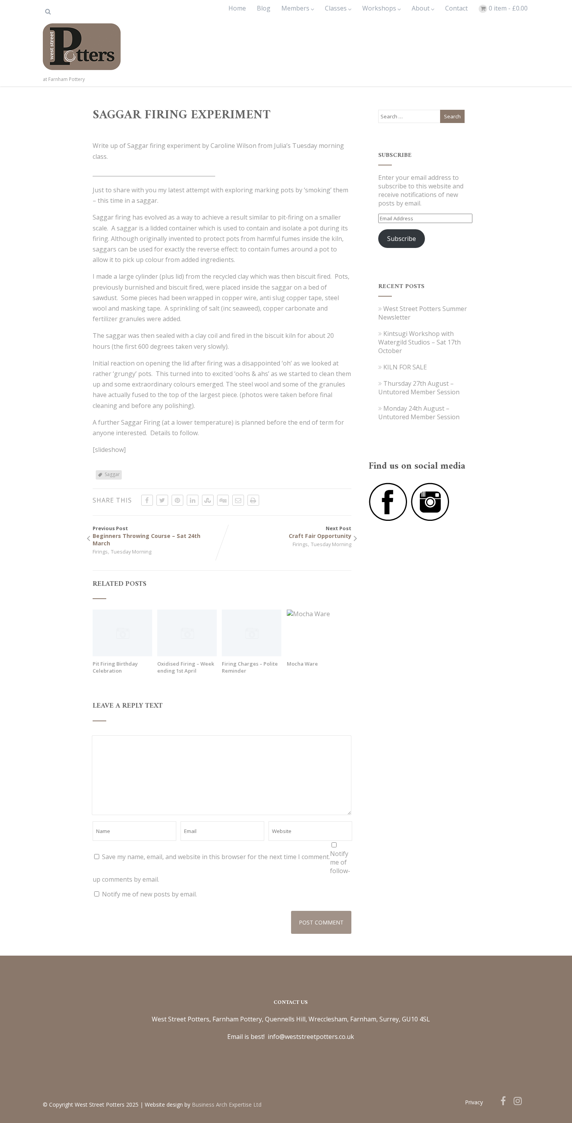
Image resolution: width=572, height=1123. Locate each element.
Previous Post (146, 536)
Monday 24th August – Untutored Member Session (419, 412)
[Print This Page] (253, 500)
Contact (456, 8)
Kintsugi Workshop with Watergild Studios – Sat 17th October (419, 342)
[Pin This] (177, 500)
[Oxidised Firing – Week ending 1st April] (187, 654)
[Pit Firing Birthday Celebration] (122, 654)
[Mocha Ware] (308, 614)
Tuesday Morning (131, 551)
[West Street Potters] (82, 71)
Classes (336, 8)
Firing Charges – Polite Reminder (250, 667)
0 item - (508, 8)
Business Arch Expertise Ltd (226, 1104)
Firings (100, 551)
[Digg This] (223, 500)
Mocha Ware (302, 663)
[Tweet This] (162, 500)
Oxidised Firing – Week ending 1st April (185, 667)
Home (237, 8)
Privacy (474, 1102)
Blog (263, 8)
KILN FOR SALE (405, 367)
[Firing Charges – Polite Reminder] (251, 654)
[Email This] (238, 500)
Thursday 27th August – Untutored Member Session (419, 387)
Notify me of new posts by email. (149, 894)
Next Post (320, 532)
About (421, 8)
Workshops (379, 8)
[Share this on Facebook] (147, 500)
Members (295, 8)
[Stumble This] (208, 500)
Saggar (112, 474)
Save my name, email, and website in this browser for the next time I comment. (216, 856)
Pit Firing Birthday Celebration (115, 667)
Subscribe (401, 238)
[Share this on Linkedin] (192, 500)
